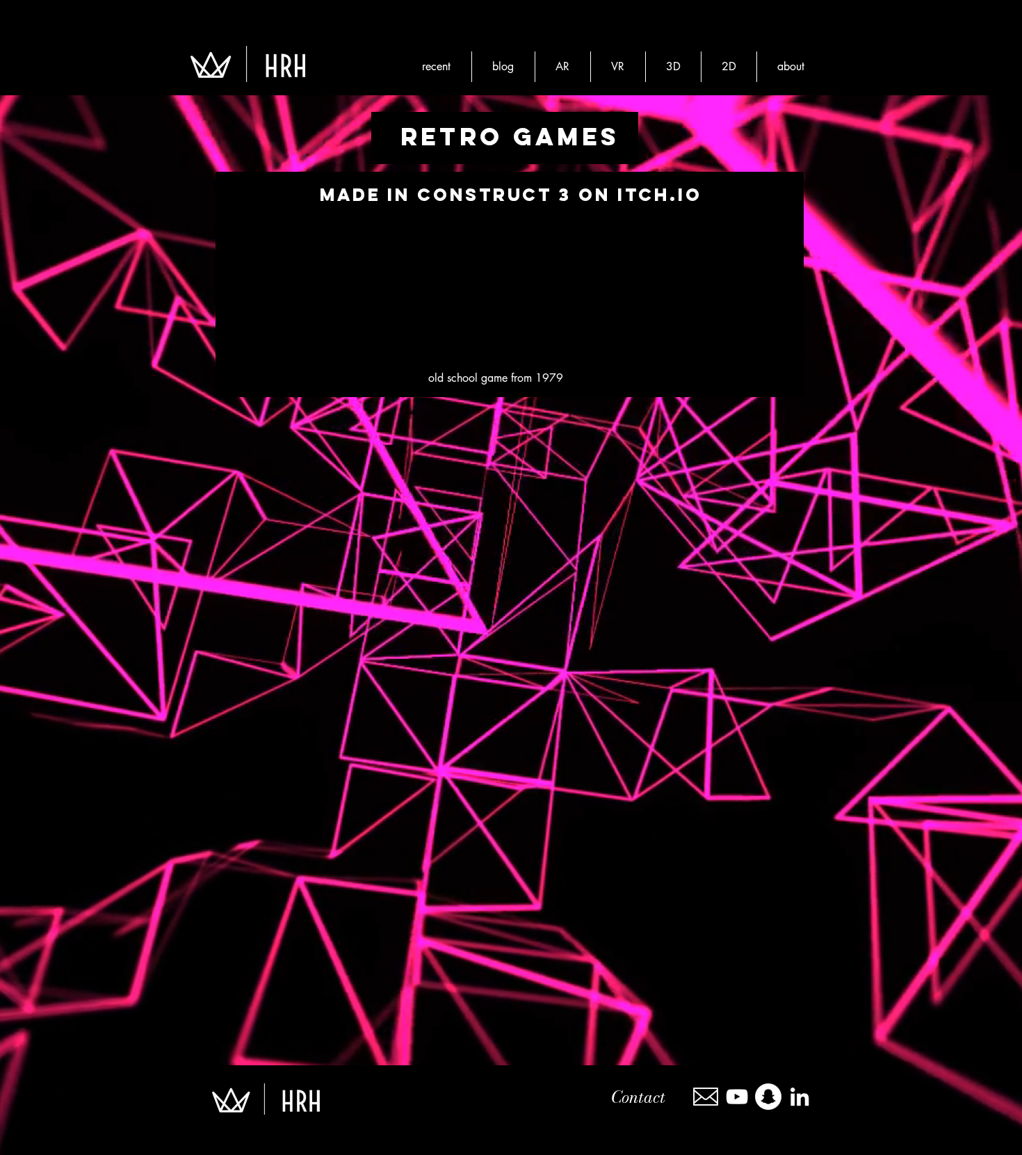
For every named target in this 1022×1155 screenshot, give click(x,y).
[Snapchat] (768, 1096)
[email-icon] (705, 1096)
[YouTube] (737, 1096)
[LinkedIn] (799, 1096)
